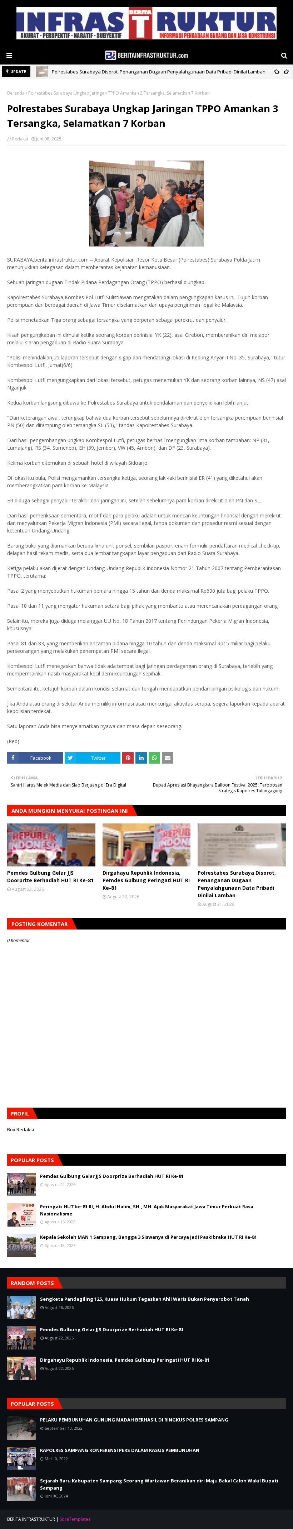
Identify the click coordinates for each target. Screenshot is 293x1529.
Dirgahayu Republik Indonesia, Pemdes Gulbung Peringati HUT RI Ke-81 (146, 880)
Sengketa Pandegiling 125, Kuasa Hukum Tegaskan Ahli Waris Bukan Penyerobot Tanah (144, 1299)
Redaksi (20, 139)
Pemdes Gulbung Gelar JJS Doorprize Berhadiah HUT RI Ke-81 (50, 876)
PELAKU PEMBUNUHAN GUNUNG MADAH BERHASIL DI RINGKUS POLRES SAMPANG (134, 1419)
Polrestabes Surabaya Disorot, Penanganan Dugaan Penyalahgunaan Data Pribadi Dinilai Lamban (158, 71)
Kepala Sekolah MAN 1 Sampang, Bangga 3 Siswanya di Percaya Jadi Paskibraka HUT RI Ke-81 (148, 1237)
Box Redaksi (20, 1129)
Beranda (16, 93)
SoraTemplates (75, 1519)
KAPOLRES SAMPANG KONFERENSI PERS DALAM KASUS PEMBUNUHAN (119, 1450)
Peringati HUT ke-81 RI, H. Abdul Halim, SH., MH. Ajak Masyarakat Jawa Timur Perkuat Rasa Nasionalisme (146, 1210)
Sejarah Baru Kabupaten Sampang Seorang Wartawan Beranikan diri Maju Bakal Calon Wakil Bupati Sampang (159, 1484)
